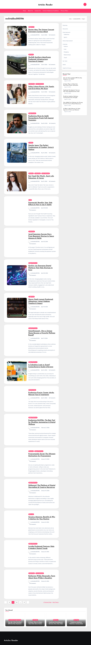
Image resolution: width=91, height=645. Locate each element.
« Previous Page (47, 602)
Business (31, 54)
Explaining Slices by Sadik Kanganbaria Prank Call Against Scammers (41, 118)
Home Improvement (68, 40)
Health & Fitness (33, 328)
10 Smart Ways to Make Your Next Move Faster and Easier (35, 624)
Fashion (31, 142)
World (64, 64)
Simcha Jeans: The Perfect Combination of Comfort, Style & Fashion (41, 147)
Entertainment (39, 83)
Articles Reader (45, 5)
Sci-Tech (65, 61)
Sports (65, 37)
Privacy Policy (64, 10)
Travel (65, 57)
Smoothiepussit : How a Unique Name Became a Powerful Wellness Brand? (41, 333)
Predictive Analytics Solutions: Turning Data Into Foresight (76, 624)
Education (65, 29)
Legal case (31, 296)
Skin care (31, 514)
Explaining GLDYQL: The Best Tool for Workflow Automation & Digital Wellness (41, 422)
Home (24, 10)
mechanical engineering (15, 619)
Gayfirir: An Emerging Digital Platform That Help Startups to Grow (40, 268)
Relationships (32, 390)
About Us (30, 10)
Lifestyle (65, 44)
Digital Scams (32, 113)
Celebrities (31, 83)
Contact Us (38, 10)
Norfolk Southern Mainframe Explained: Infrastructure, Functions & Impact (39, 59)
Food (30, 200)
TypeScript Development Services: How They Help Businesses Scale (56, 624)
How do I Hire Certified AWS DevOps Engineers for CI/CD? (15, 624)
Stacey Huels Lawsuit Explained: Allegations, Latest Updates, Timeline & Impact (40, 301)
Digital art (31, 27)
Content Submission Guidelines (51, 10)
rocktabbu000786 (35, 35)
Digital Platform (33, 263)
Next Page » (56, 602)
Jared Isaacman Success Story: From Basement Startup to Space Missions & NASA (41, 236)
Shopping (66, 52)
